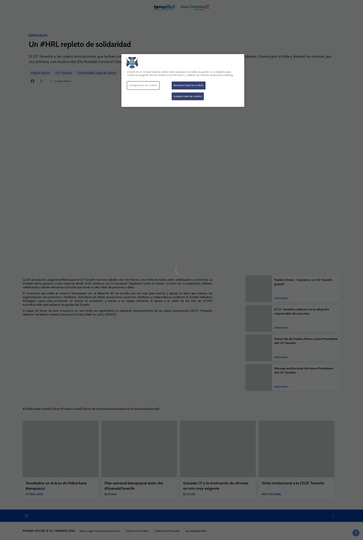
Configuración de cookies (143, 85)
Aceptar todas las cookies (188, 96)
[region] (182, 80)
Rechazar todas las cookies (188, 85)
